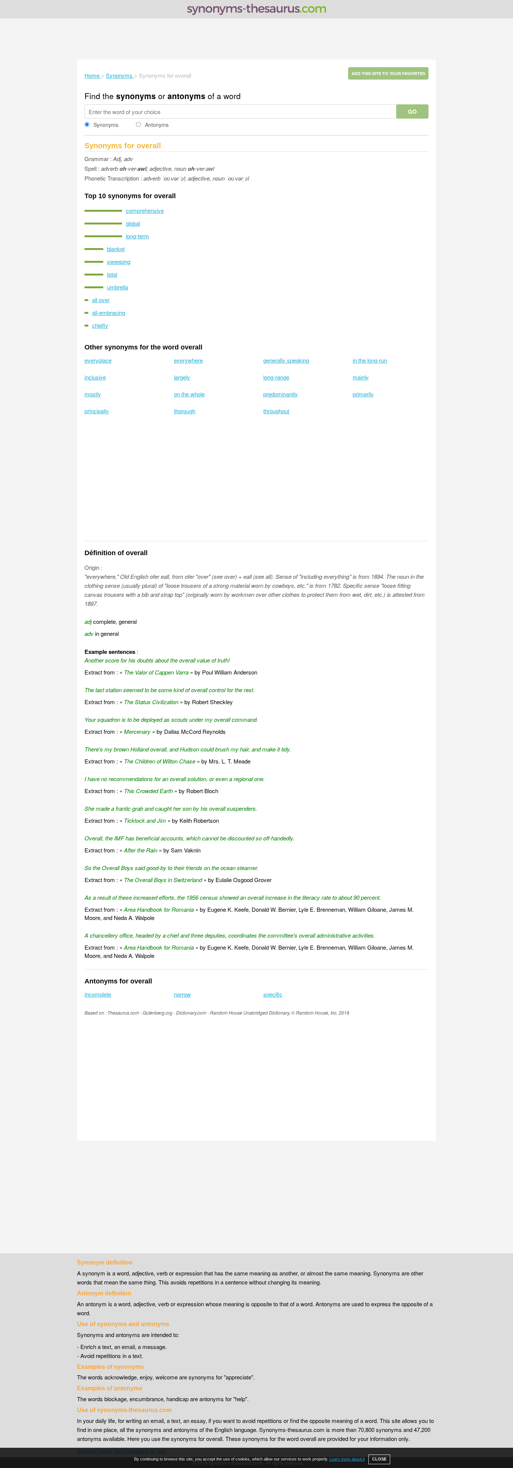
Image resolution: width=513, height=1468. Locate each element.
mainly (361, 377)
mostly (92, 394)
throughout (276, 411)
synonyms (136, 95)
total (112, 274)
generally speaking (286, 360)
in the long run (370, 360)
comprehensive (145, 210)
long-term (137, 236)
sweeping (118, 261)
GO (412, 111)
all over (101, 300)
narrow (182, 994)
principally (96, 411)
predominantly (280, 394)
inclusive (95, 377)
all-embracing (108, 312)
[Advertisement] (256, 39)
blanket (116, 249)
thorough (184, 411)
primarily (363, 394)
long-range (276, 377)
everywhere (188, 360)
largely (182, 377)
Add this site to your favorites (388, 73)
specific (272, 994)
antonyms (186, 95)
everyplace (98, 360)
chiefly (100, 325)
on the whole (189, 394)
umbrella (117, 287)
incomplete (97, 994)
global (133, 223)
